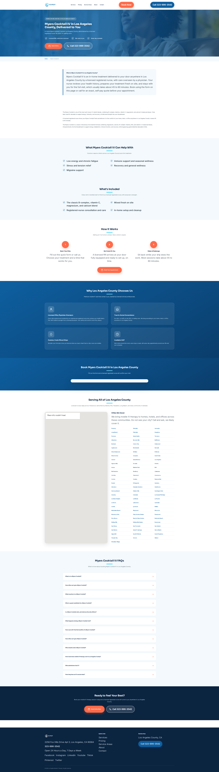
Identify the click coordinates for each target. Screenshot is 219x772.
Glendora (113, 487)
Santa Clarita (136, 436)
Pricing (80, 4)
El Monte (157, 451)
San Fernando (136, 526)
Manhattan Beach (115, 510)
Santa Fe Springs (137, 530)
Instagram (61, 755)
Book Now (126, 5)
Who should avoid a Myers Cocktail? (75, 647)
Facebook (49, 755)
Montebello (136, 447)
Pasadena (157, 432)
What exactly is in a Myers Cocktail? (75, 594)
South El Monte (137, 534)
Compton (135, 455)
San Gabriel (157, 526)
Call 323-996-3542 (162, 5)
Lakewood (135, 502)
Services (73, 4)
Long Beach (114, 432)
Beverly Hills (136, 440)
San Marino (114, 530)
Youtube (81, 755)
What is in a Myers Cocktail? (73, 576)
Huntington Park (159, 491)
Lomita (113, 506)
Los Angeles (158, 459)
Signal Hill (113, 534)
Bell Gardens (114, 471)
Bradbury (135, 471)
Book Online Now (96, 709)
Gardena (157, 483)
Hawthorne (157, 487)
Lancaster (157, 428)
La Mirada (135, 498)
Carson (113, 459)
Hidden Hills (136, 491)
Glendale (135, 428)
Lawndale (157, 502)
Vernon (135, 538)
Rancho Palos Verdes (138, 518)
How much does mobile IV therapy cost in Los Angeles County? (83, 656)
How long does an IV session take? (75, 674)
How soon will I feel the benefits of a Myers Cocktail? (80, 630)
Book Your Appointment (111, 270)
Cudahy (135, 479)
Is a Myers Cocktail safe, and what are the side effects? (81, 612)
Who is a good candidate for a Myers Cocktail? (78, 603)
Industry (113, 494)
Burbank (113, 444)
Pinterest (49, 760)
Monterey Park (115, 514)
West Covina (114, 455)
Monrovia (157, 510)
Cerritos (113, 475)
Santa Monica (136, 459)
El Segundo (136, 483)
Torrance (157, 436)
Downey (113, 428)
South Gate (157, 455)
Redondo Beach (159, 518)
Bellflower (157, 440)
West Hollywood (115, 451)
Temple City (114, 538)
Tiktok (90, 755)
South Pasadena (159, 534)
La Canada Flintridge (160, 494)
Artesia (156, 463)
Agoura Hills (114, 463)
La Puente (157, 498)
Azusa (113, 467)
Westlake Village (115, 541)
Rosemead (157, 522)
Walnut (156, 538)
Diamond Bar (158, 479)
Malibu (156, 506)
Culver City (136, 444)
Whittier (135, 451)
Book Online (55, 46)
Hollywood (157, 444)
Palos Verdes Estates (138, 514)
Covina (113, 479)
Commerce (158, 475)
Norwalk (157, 447)
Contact (102, 4)
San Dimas (114, 526)
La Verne (113, 502)
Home (46, 58)
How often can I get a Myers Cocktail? (76, 585)
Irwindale (135, 494)
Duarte (113, 483)
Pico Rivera (114, 518)
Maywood (135, 510)
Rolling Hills (114, 522)
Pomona (113, 436)
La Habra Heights (115, 498)
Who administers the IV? (72, 665)
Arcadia (135, 463)
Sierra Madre (158, 530)
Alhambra (113, 440)
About (95, 4)
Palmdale (135, 432)
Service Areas (88, 4)
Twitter (58, 760)
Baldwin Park (136, 467)
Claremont (136, 475)
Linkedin (71, 755)
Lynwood (135, 506)
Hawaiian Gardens (137, 487)
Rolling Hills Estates (138, 522)
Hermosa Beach (115, 491)
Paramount (157, 514)
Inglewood (114, 447)
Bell (155, 467)
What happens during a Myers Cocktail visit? (78, 621)
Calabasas (157, 471)
